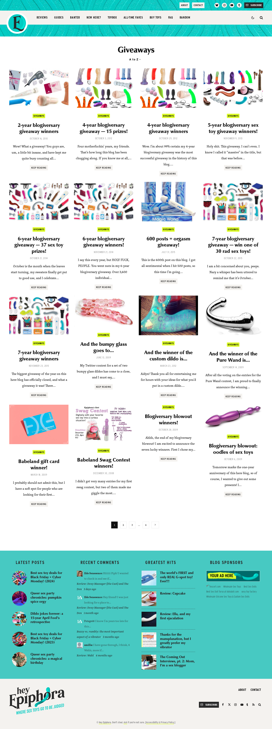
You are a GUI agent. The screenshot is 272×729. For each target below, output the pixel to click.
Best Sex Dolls (250, 586)
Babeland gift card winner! (38, 464)
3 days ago (90, 589)
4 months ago (104, 655)
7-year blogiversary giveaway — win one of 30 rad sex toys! (233, 244)
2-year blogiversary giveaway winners (39, 128)
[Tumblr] (239, 5)
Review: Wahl (85, 655)
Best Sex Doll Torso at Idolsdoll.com (222, 591)
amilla (88, 645)
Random (185, 17)
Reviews (42, 17)
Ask (125, 722)
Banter (75, 17)
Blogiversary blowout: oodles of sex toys (233, 448)
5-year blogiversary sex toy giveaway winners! (233, 128)
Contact (198, 5)
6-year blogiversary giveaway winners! (104, 241)
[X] (229, 704)
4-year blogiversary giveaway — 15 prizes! (104, 128)
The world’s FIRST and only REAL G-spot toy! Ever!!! (177, 577)
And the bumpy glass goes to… (103, 347)
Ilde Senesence (93, 573)
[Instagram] (224, 5)
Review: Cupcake (172, 593)
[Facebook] (223, 704)
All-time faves (133, 17)
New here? (94, 17)
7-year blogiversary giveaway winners (39, 355)
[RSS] (253, 704)
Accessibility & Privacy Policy (160, 722)
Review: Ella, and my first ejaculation (175, 616)
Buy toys (156, 17)
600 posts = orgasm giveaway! (168, 241)
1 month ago (91, 613)
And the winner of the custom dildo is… (168, 355)
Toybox (112, 17)
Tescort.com (215, 586)
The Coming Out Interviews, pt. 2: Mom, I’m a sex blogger (177, 661)
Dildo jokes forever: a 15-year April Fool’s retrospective (47, 617)
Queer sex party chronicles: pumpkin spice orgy (46, 597)
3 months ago (111, 637)
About (184, 5)
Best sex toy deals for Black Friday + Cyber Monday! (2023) (46, 638)
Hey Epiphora (105, 722)
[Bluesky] (216, 5)
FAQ (170, 17)
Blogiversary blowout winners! (168, 419)
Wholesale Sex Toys (232, 586)
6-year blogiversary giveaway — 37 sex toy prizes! (38, 244)
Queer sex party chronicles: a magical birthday (46, 658)
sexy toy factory (249, 591)
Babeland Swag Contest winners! (103, 463)
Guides (58, 17)
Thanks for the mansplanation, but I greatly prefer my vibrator (175, 640)
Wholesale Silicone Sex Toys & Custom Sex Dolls (227, 596)
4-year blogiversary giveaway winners (168, 128)
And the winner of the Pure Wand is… (233, 356)
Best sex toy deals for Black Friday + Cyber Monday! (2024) (46, 577)
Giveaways (38, 115)
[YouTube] (231, 5)
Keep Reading (38, 167)
